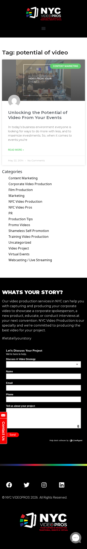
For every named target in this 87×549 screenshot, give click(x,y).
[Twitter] (27, 485)
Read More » (16, 149)
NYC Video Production (25, 201)
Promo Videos (19, 225)
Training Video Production (28, 236)
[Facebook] (9, 485)
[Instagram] (44, 485)
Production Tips (20, 219)
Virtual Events (19, 254)
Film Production (20, 190)
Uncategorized (19, 242)
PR (10, 213)
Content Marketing (23, 178)
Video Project (18, 248)
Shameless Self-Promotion (28, 231)
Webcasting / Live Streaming (30, 260)
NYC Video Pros (20, 207)
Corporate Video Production (30, 184)
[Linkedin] (62, 485)
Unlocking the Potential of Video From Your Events (37, 115)
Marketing (16, 195)
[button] (43, 28)
